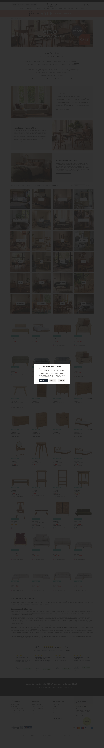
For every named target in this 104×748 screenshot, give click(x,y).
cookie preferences (56, 376)
